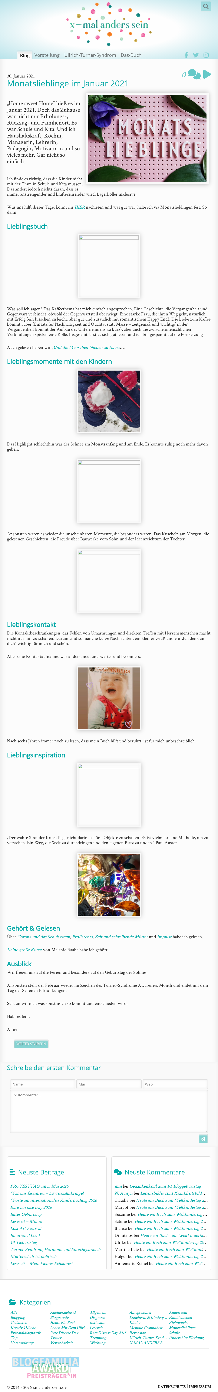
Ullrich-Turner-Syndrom (90, 55)
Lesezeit (96, 1327)
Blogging (17, 1317)
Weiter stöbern (31, 1043)
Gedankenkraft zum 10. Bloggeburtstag (165, 1186)
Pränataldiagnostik (25, 1332)
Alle (13, 1312)
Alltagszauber (140, 1312)
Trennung (98, 1337)
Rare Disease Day (64, 1332)
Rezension (137, 1332)
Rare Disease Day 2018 (108, 1332)
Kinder (135, 1322)
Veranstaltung (21, 1342)
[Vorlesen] (206, 74)
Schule (174, 1332)
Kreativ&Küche (23, 1327)
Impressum (200, 1386)
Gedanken (18, 1322)
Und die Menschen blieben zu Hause (86, 347)
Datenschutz (172, 1386)
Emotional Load (25, 1235)
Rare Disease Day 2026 (31, 1207)
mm (118, 1186)
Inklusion (97, 1322)
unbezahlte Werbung (186, 1337)
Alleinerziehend (63, 1312)
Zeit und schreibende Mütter (121, 936)
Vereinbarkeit (61, 1342)
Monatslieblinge (182, 1327)
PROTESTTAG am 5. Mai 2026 (39, 1186)
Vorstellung (47, 55)
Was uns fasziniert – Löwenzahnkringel (46, 1193)
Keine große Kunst (24, 949)
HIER (80, 207)
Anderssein (178, 1312)
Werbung (97, 1342)
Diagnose (97, 1317)
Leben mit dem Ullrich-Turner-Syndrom (84, 1327)
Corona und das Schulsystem (43, 936)
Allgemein (98, 1312)
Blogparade (59, 1317)
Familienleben (180, 1317)
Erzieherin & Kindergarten (150, 1317)
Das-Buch (131, 55)
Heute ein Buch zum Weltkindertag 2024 (173, 1200)
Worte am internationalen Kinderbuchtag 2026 (53, 1200)
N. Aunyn (124, 1193)
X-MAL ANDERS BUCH (150, 1342)
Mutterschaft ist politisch (33, 1256)
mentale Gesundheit (145, 1327)
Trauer (55, 1337)
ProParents (82, 936)
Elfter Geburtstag (26, 1214)
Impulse (164, 936)
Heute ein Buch (62, 1322)
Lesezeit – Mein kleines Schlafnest (41, 1263)
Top (13, 1337)
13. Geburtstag (23, 1242)
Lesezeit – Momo (26, 1221)
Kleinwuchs (178, 1322)
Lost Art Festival (25, 1228)
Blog (25, 55)
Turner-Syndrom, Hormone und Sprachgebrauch (55, 1249)
